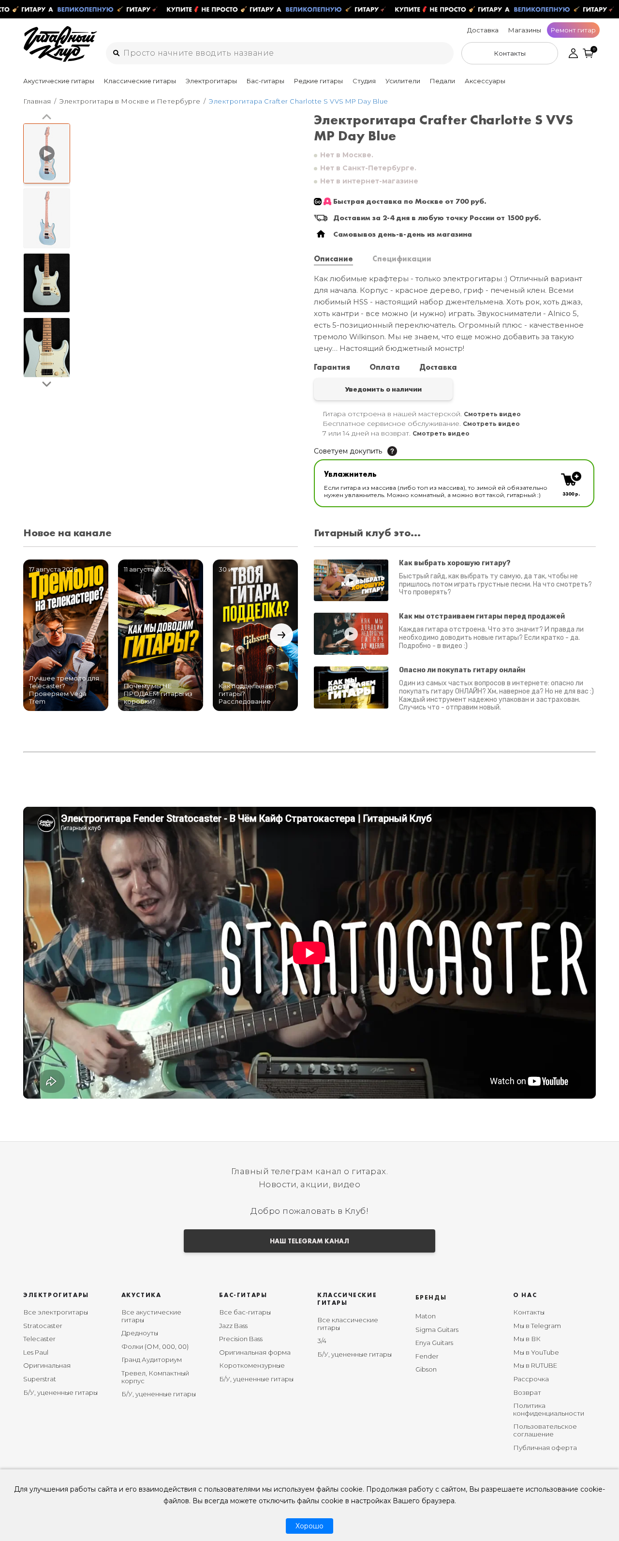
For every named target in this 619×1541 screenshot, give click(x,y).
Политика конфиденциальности (548, 1409)
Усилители (402, 81)
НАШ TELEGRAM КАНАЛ (309, 1241)
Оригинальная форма (255, 1352)
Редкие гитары (318, 81)
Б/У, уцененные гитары (60, 1392)
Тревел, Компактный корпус (155, 1377)
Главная (37, 101)
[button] (46, 117)
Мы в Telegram (537, 1325)
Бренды (431, 1297)
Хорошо (309, 1526)
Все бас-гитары (245, 1312)
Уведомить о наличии (383, 389)
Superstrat (39, 1379)
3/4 (321, 1341)
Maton (425, 1316)
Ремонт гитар (573, 30)
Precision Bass (241, 1339)
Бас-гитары (265, 81)
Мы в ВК (527, 1339)
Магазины (524, 30)
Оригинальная (47, 1365)
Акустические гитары (58, 81)
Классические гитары (140, 81)
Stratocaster (42, 1325)
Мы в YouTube (536, 1352)
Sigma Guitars (436, 1329)
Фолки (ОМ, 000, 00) (155, 1346)
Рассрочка (531, 1379)
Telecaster (39, 1339)
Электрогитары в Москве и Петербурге (130, 101)
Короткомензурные (252, 1365)
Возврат (527, 1392)
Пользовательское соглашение (545, 1430)
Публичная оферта (545, 1447)
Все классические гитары (347, 1323)
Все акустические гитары (151, 1316)
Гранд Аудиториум (151, 1359)
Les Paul (35, 1352)
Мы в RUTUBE (535, 1365)
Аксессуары (485, 81)
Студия (364, 81)
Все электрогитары (55, 1312)
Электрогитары (211, 81)
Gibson (426, 1369)
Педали (442, 81)
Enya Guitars (434, 1342)
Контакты (529, 1312)
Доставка (483, 30)
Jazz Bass (233, 1325)
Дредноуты (139, 1333)
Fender (427, 1356)
